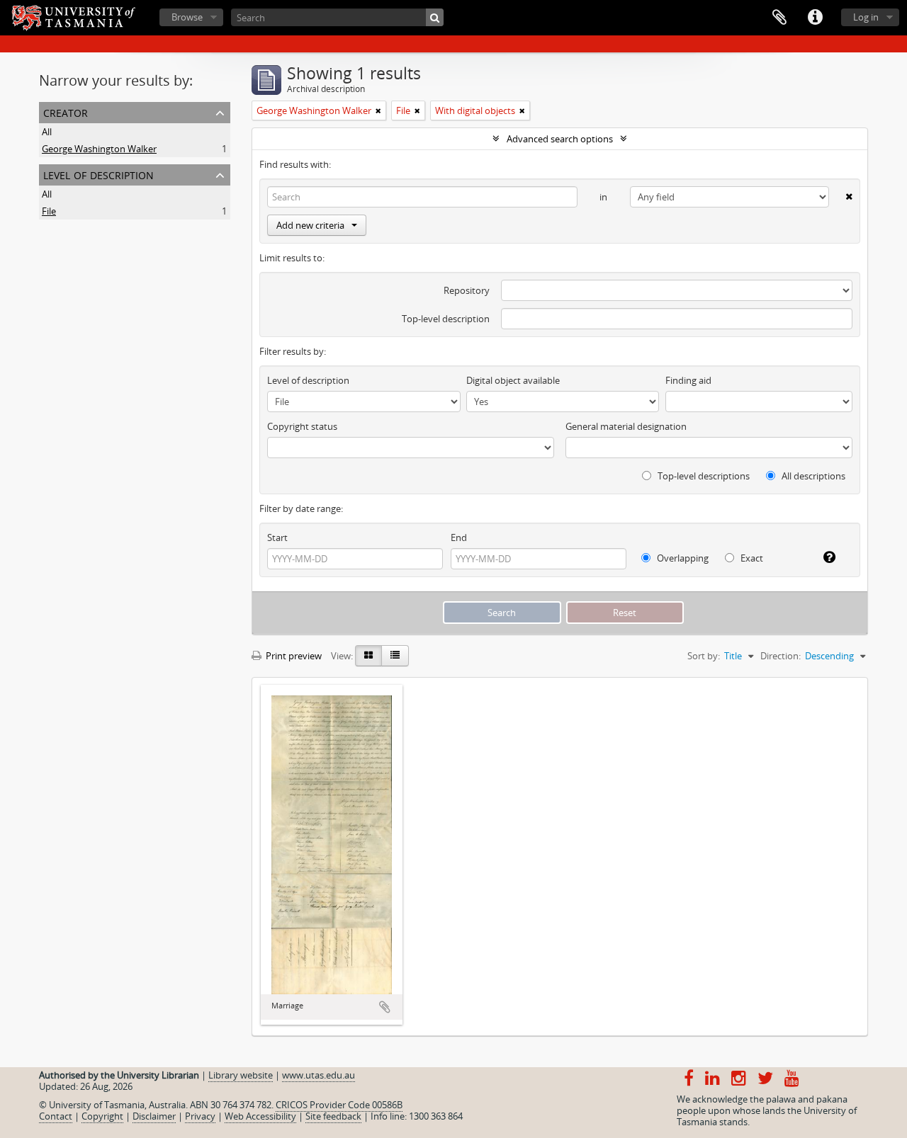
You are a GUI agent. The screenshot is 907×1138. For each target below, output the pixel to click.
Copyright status (302, 426)
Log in (866, 17)
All (47, 131)
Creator (65, 111)
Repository (467, 290)
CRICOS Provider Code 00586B (339, 1104)
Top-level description (446, 318)
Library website (240, 1075)
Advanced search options (560, 138)
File (49, 211)
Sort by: (703, 655)
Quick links (815, 17)
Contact (55, 1116)
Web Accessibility (260, 1116)
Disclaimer (154, 1116)
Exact (750, 558)
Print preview (293, 655)
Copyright (102, 1116)
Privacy (200, 1116)
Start (277, 537)
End (459, 537)
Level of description (98, 173)
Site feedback (333, 1116)
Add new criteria (310, 225)
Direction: (780, 655)
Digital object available (513, 380)
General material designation (626, 426)
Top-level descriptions (702, 476)
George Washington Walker (99, 148)
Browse (187, 17)
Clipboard (779, 17)
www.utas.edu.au (318, 1075)
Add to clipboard (385, 1007)
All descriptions (812, 476)
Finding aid (688, 380)
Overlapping (682, 558)
